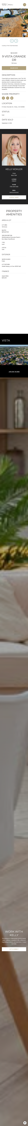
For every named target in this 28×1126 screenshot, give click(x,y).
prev (12, 41)
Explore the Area (14, 371)
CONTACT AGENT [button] (14, 197)
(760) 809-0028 (14, 186)
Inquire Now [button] (14, 68)
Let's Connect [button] (14, 949)
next (16, 41)
